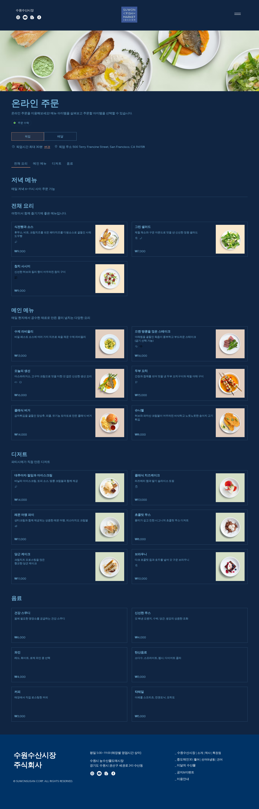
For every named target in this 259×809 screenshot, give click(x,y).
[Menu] (237, 14)
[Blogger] (32, 17)
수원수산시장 (35, 755)
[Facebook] (39, 17)
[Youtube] (25, 17)
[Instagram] (18, 17)
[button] (27, 136)
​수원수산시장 (25, 10)
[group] (60, 136)
